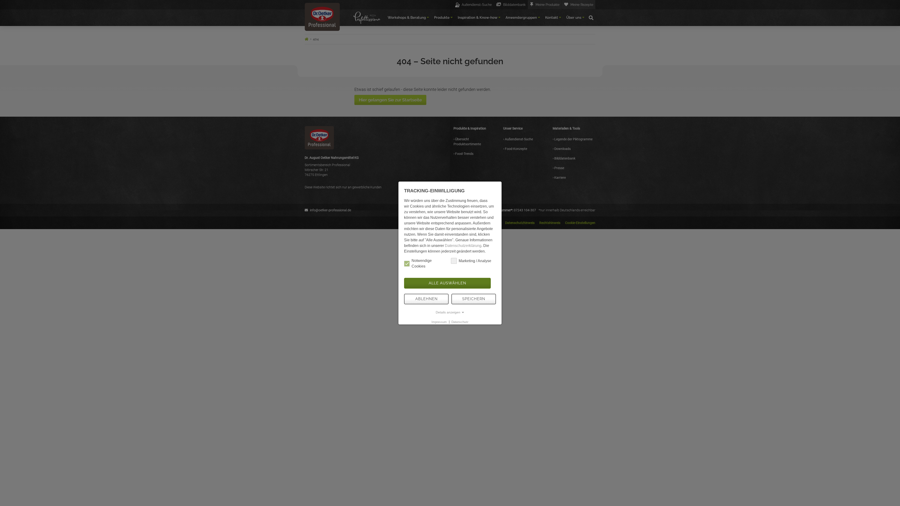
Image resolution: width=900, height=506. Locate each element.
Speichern (473, 299)
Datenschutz (460, 322)
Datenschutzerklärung (463, 246)
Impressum (439, 322)
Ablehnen (426, 299)
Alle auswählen (447, 283)
